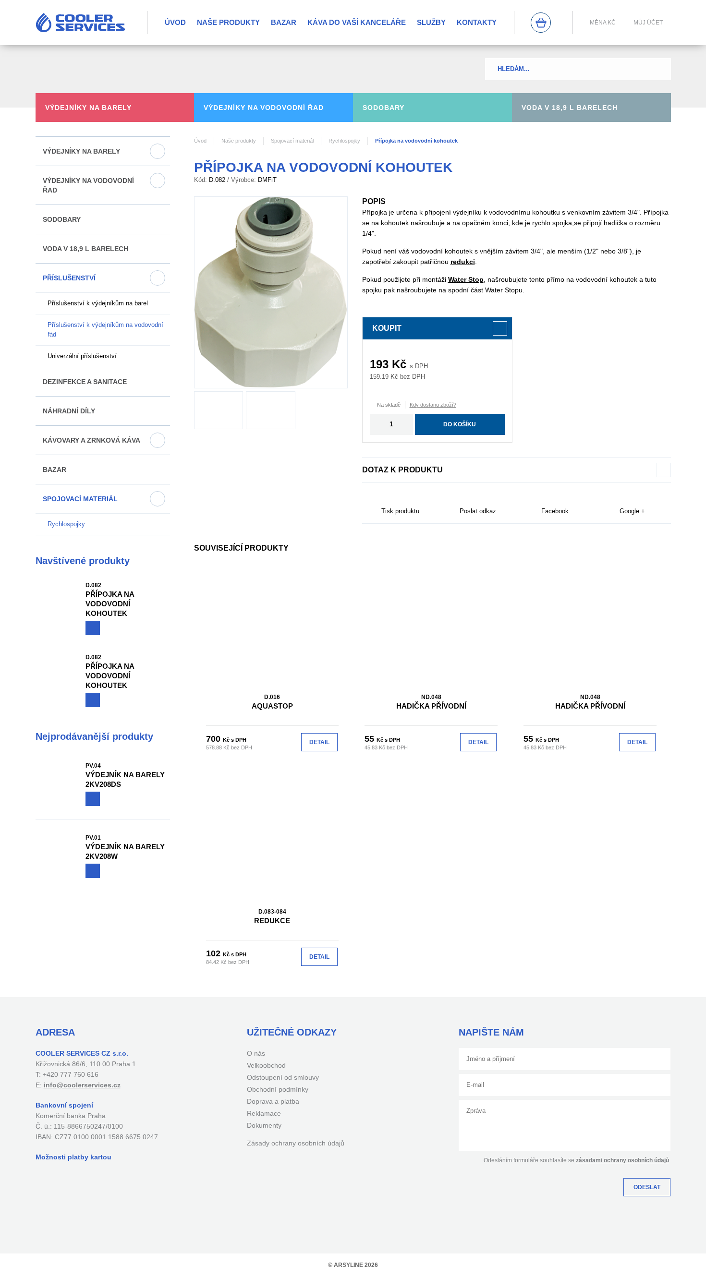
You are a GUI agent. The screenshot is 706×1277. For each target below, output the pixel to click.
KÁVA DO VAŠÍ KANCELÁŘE (356, 22)
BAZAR (283, 22)
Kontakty (477, 22)
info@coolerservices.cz (82, 1085)
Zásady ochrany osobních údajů (295, 1143)
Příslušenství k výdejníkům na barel (98, 303)
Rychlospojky (66, 524)
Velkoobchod (266, 1065)
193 (379, 364)
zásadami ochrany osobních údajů (622, 1160)
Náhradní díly (69, 411)
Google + (632, 511)
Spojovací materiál (80, 499)
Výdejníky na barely (81, 151)
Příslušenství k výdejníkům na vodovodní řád (105, 329)
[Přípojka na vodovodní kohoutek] (271, 292)
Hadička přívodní (431, 702)
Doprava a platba (273, 1101)
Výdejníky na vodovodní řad (88, 185)
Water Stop (466, 279)
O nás (256, 1053)
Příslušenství (69, 278)
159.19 (379, 376)
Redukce (272, 916)
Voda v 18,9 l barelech (85, 249)
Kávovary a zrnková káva (91, 440)
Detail (319, 742)
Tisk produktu (400, 511)
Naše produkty (228, 22)
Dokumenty (264, 1125)
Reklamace (264, 1113)
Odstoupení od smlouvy (283, 1077)
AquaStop (272, 702)
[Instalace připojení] (270, 410)
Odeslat (646, 1187)
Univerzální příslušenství (82, 356)
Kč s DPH (234, 740)
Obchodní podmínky (277, 1089)
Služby (431, 22)
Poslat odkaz (478, 511)
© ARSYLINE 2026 (353, 1265)
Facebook (555, 511)
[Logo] (80, 22)
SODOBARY (62, 219)
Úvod (175, 22)
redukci (462, 261)
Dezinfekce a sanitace (85, 382)
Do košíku (459, 424)
